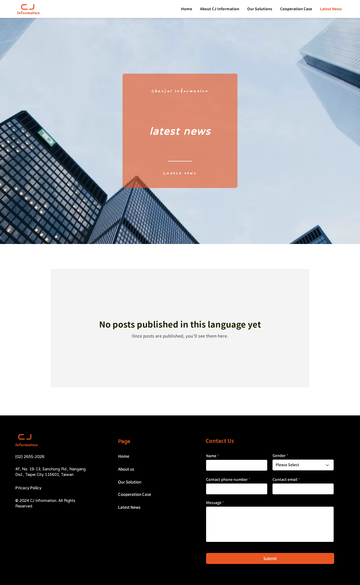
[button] (259, 9)
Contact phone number (227, 479)
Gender (279, 455)
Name (211, 456)
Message (213, 503)
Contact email (285, 479)
